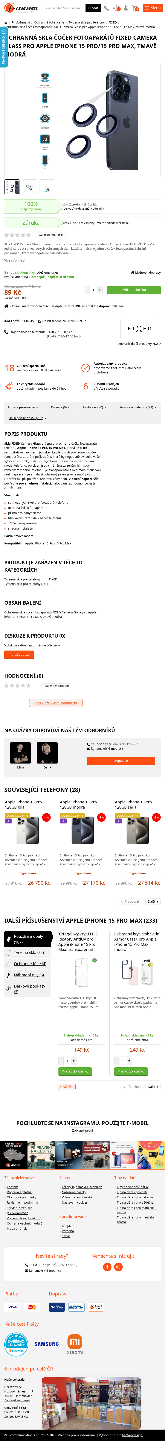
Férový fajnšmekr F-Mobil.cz (82, 1187)
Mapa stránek (17, 1228)
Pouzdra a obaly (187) (28, 939)
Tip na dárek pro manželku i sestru (137, 1210)
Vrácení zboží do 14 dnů (24, 1218)
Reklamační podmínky (22, 1202)
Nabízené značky (74, 1192)
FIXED (113, 22)
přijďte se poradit (106, 388)
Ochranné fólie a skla (49, 22)
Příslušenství (21, 22)
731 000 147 (114, 744)
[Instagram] (118, 1267)
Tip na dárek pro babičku (135, 1197)
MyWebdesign (132, 1435)
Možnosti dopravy (148, 272)
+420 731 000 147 (64, 334)
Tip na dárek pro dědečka (135, 1202)
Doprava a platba (19, 1192)
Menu (155, 7)
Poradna (68, 1231)
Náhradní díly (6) (29, 974)
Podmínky (97, 208)
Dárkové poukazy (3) (29, 988)
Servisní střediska (19, 1208)
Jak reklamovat (17, 1213)
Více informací (14, 260)
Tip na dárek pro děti (132, 1192)
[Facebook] (107, 1267)
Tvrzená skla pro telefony (87, 22)
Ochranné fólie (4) (30, 963)
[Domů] (5, 22)
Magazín (68, 1226)
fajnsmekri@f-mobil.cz (107, 748)
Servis (66, 1236)
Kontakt (12, 1187)
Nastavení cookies (75, 1202)
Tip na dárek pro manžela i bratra (136, 1219)
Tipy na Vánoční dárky (132, 1187)
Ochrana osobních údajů (25, 1223)
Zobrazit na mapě (17, 1400)
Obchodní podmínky (21, 1197)
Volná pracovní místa (77, 1197)
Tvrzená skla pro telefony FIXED (26, 584)
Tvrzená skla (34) (29, 952)
